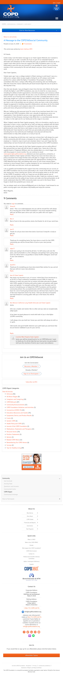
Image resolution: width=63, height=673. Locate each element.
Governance (30, 526)
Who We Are (30, 513)
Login (58, 3)
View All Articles (7, 392)
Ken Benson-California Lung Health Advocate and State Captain (30, 303)
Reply (11, 214)
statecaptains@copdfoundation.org (15, 154)
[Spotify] (33, 635)
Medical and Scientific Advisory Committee (31, 557)
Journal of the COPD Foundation (17, 426)
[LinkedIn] (31, 632)
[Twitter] (27, 632)
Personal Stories (12, 432)
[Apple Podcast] (29, 635)
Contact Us (31, 554)
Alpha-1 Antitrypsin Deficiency (31, 561)
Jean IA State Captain (16, 275)
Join (54, 3)
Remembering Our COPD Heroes (17, 442)
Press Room (30, 516)
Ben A (12, 219)
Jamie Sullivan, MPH (26, 49)
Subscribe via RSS (31, 382)
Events (9, 418)
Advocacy (9, 394)
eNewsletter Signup (31, 655)
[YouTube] (39, 632)
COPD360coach (11, 402)
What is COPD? (31, 539)
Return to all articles (10, 37)
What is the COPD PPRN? (31, 542)
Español (32, 564)
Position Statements (13, 434)
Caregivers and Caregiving (15, 399)
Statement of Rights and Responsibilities (31, 667)
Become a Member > (31, 366)
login (13, 204)
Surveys (9, 445)
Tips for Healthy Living (14, 448)
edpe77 (12, 248)
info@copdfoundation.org (31, 626)
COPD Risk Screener (31, 551)
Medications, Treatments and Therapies (19, 429)
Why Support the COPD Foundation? (31, 548)
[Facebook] (24, 632)
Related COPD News (13, 440)
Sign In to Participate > (32, 374)
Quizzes (9, 437)
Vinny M (12, 206)
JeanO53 (12, 265)
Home (4, 24)
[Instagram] (35, 632)
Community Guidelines (44, 665)
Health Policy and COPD (14, 423)
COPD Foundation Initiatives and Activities (20, 407)
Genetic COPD (11, 421)
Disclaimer (28, 665)
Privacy (35, 665)
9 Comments (27, 44)
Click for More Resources (27, 30)
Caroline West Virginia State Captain (27, 337)
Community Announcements (15, 405)
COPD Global (30, 519)
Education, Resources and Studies (17, 413)
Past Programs (29, 529)
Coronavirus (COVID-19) (14, 410)
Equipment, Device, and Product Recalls (19, 415)
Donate (56, 7)
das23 (12, 229)
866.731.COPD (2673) (34, 617)
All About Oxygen (12, 397)
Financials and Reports (30, 522)
